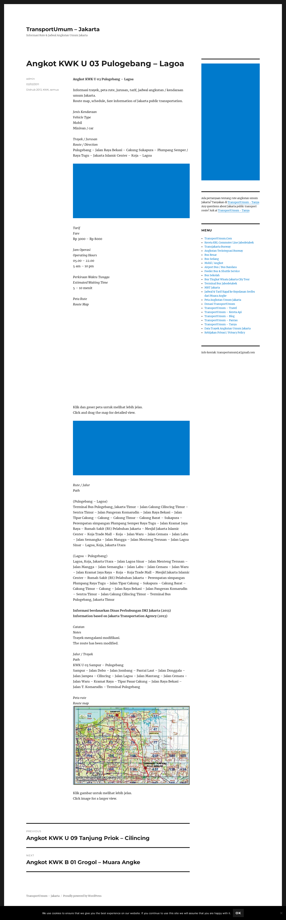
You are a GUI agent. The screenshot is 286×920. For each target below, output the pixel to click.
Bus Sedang (211, 259)
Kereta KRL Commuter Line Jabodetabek (229, 242)
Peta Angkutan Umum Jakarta (222, 300)
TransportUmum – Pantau (221, 320)
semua (54, 89)
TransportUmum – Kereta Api (223, 312)
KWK (46, 89)
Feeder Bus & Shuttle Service (222, 271)
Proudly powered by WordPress (82, 896)
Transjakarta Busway (217, 246)
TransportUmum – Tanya (220, 324)
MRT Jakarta (212, 287)
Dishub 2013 (34, 89)
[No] (281, 913)
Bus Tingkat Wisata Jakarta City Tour (227, 279)
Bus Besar (210, 255)
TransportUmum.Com (218, 238)
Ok (238, 913)
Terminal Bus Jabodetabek (220, 283)
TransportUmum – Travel (220, 308)
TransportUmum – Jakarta (63, 29)
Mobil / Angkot (213, 263)
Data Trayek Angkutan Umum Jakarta (227, 328)
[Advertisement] (132, 191)
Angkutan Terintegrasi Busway (223, 250)
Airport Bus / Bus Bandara (220, 267)
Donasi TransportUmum (219, 304)
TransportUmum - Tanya (243, 202)
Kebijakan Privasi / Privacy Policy (224, 332)
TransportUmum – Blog (219, 316)
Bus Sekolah (212, 275)
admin (30, 78)
